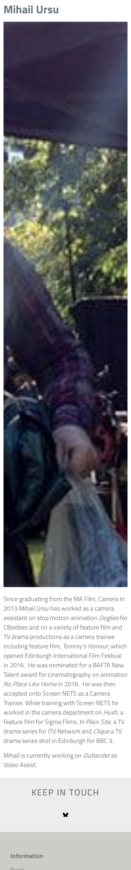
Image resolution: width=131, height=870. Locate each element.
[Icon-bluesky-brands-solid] (65, 815)
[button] (117, 21)
